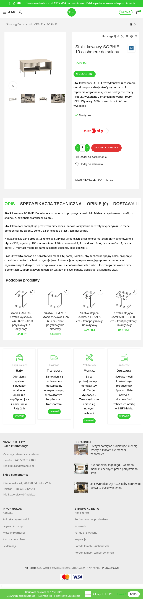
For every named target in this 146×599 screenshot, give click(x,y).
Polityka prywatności (16, 519)
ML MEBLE (36, 24)
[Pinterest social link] (131, 36)
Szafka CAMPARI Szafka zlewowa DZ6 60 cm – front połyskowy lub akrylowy (55, 321)
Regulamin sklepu (13, 526)
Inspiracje (80, 539)
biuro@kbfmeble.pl (22, 465)
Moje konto (81, 512)
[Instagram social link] (13, 3)
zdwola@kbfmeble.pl (23, 494)
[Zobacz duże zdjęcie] (13, 86)
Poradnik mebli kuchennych (91, 546)
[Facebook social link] (9, 3)
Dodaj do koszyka (106, 148)
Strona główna (15, 24)
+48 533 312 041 (25, 460)
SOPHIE (52, 24)
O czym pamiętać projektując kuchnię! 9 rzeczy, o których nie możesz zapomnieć (115, 450)
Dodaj (133, 594)
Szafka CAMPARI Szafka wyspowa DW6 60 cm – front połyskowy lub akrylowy (21, 321)
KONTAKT (125, 12)
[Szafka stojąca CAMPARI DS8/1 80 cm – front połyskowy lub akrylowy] (123, 298)
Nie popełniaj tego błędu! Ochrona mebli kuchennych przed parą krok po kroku (114, 468)
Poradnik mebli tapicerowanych (94, 552)
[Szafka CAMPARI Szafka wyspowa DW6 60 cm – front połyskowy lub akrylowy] (21, 298)
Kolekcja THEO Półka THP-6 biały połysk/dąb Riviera (104, 594)
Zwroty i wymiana (14, 539)
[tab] (9, 204)
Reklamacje (10, 546)
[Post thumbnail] (81, 451)
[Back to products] (131, 24)
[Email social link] (127, 36)
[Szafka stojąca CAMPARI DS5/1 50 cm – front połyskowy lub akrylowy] (89, 298)
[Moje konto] (20, 12)
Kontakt (8, 512)
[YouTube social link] (19, 3)
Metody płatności (14, 532)
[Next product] (135, 24)
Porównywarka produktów (91, 519)
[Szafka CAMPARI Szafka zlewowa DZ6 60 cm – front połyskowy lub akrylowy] (55, 298)
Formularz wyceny (85, 532)
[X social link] (122, 36)
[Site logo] (71, 12)
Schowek (80, 526)
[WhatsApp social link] (136, 36)
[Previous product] (126, 24)
